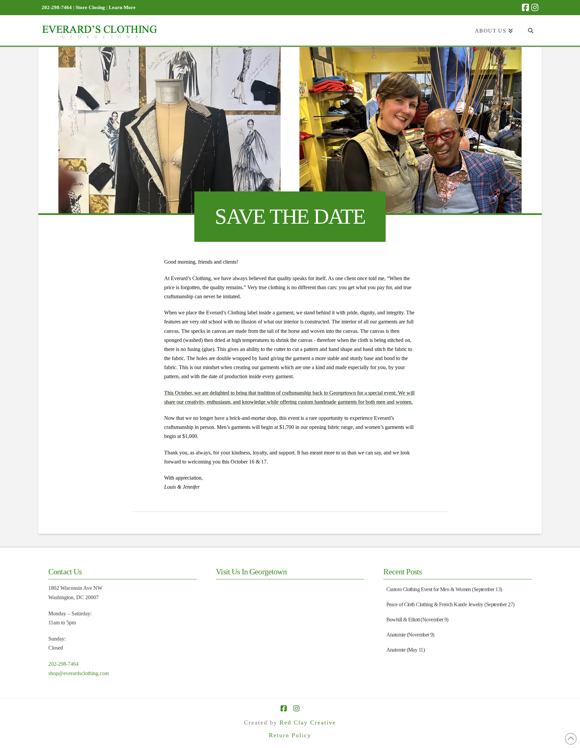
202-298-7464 (63, 664)
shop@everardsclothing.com (78, 673)
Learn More (122, 7)
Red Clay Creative (308, 722)
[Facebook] (525, 7)
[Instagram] (534, 7)
